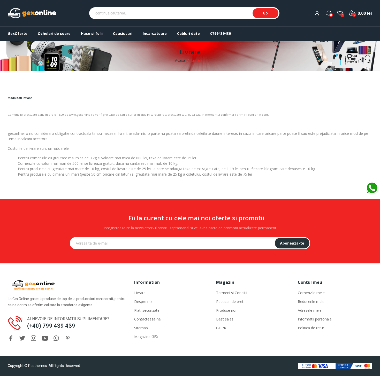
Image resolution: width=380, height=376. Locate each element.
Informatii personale (315, 319)
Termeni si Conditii (231, 292)
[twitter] (22, 338)
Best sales (224, 319)
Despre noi (143, 301)
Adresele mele (310, 310)
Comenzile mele (311, 292)
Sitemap (141, 327)
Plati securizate (146, 310)
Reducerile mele (311, 301)
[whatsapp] (56, 338)
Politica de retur (311, 327)
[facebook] (11, 338)
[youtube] (45, 338)
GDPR (221, 327)
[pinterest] (68, 338)
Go (265, 13)
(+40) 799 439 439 (51, 326)
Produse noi (226, 310)
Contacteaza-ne (147, 319)
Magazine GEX (146, 336)
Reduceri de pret (230, 301)
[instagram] (34, 338)
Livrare (140, 292)
